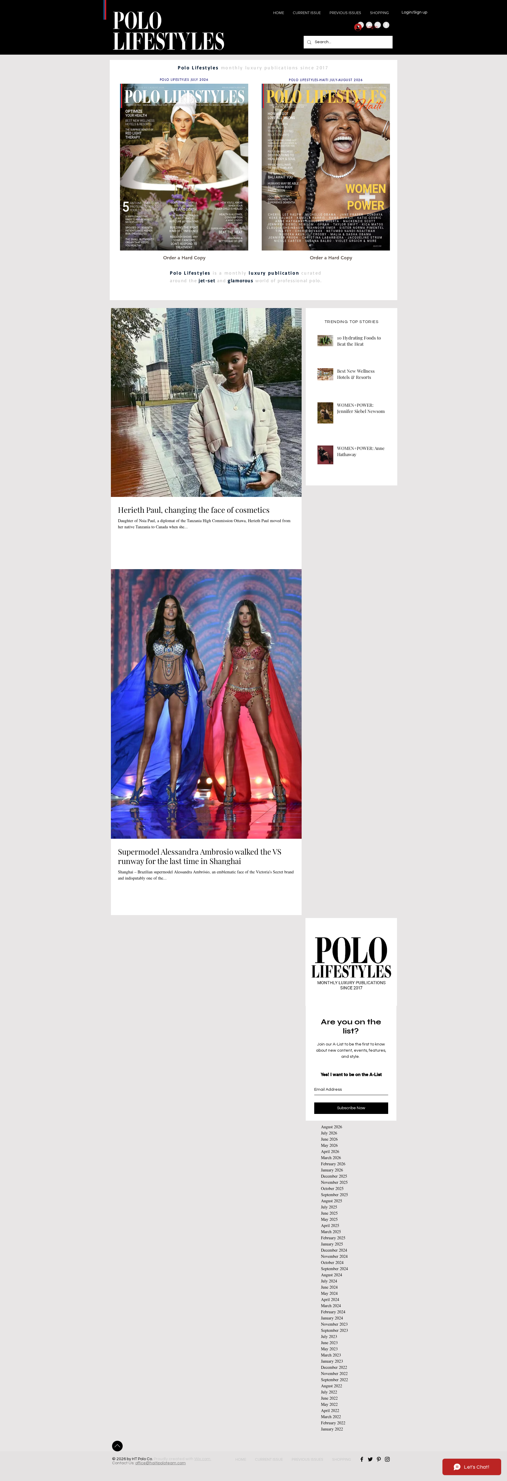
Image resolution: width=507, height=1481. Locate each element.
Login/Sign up (414, 12)
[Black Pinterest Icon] (379, 1459)
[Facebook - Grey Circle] (386, 25)
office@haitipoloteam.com (160, 1463)
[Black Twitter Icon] (370, 1459)
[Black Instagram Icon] (387, 1459)
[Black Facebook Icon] (362, 1459)
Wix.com (202, 1459)
